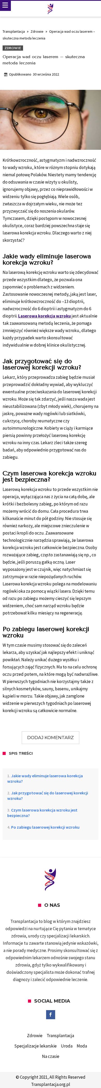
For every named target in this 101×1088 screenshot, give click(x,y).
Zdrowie (37, 31)
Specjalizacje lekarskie (35, 1046)
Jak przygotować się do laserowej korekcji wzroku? (47, 795)
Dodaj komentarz (50, 737)
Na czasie (50, 1056)
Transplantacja (14, 31)
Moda (82, 1046)
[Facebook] (50, 1014)
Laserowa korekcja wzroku (44, 316)
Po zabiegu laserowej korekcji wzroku (45, 827)
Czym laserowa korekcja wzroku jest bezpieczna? (42, 812)
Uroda (67, 1046)
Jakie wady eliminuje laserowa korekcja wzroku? (45, 778)
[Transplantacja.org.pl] (50, 9)
